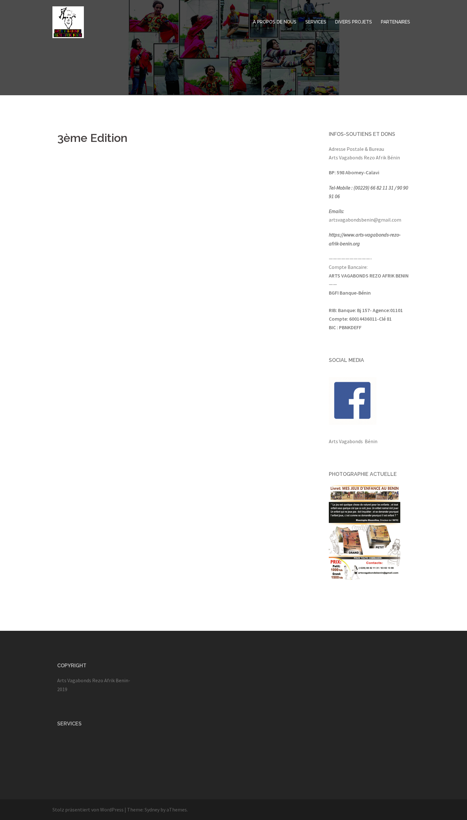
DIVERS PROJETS (353, 21)
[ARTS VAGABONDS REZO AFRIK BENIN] (68, 21)
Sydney (152, 809)
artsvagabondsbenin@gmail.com (365, 220)
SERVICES (315, 21)
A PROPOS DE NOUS (274, 21)
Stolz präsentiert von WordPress (88, 809)
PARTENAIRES (395, 21)
